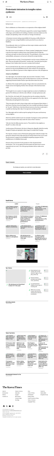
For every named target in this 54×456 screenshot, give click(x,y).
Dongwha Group (44, 394)
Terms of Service (31, 400)
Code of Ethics (31, 393)
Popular (37, 204)
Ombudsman (30, 394)
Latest (16, 204)
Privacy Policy (31, 396)
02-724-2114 (6, 411)
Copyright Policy (31, 401)
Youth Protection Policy (33, 398)
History (4, 394)
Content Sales (18, 398)
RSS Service (18, 396)
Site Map (17, 400)
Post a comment (27, 172)
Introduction (5, 393)
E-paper (17, 394)
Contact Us (5, 396)
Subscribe (17, 393)
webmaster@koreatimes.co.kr (16, 410)
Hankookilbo (43, 393)
